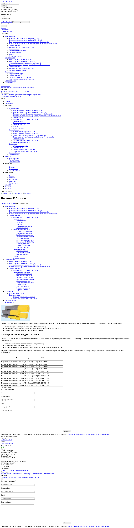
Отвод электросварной (24, 233)
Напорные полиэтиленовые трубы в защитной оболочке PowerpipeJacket (33, 43)
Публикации (18, 95)
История (11, 470)
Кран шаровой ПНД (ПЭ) (25, 242)
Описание (4, 470)
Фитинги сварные (15, 52)
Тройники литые (22, 228)
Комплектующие (14, 45)
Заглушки (19, 222)
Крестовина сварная (23, 252)
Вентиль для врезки (23, 245)
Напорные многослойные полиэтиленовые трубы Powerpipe (29, 42)
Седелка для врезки (23, 244)
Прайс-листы (5, 86)
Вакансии (10, 96)
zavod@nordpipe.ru (7, 443)
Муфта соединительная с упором (20, 77)
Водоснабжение (10, 36)
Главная (3, 28)
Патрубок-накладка (23, 238)
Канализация (9, 72)
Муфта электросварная (24, 231)
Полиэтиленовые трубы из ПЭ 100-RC (22, 61)
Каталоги (4, 91)
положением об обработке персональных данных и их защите (88, 434)
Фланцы (11, 54)
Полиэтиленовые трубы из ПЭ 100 (20, 59)
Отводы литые (21, 221)
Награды (9, 31)
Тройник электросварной (24, 235)
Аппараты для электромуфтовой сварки (22, 47)
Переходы (19, 224)
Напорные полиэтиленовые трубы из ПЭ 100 (24, 38)
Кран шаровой (21, 284)
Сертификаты (12, 91)
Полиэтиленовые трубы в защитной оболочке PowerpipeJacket (29, 65)
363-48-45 (6, 1)
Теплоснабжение (10, 81)
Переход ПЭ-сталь (22, 247)
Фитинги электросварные (17, 51)
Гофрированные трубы (16, 74)
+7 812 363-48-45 (6, 440)
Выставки (10, 95)
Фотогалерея (27, 95)
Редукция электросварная (25, 236)
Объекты (4, 96)
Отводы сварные (22, 254)
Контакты (17, 96)
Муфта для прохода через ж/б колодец (21, 79)
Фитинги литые (14, 49)
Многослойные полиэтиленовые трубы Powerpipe (25, 63)
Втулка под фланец (15, 56)
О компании (5, 29)
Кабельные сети (10, 82)
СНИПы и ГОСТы (32, 477)
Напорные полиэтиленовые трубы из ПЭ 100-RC (25, 40)
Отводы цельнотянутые (24, 226)
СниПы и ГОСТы (23, 91)
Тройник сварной (22, 251)
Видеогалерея (36, 95)
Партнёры (17, 470)
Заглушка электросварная (25, 240)
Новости (4, 95)
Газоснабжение (10, 58)
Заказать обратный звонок (21, 22)
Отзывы (4, 31)
